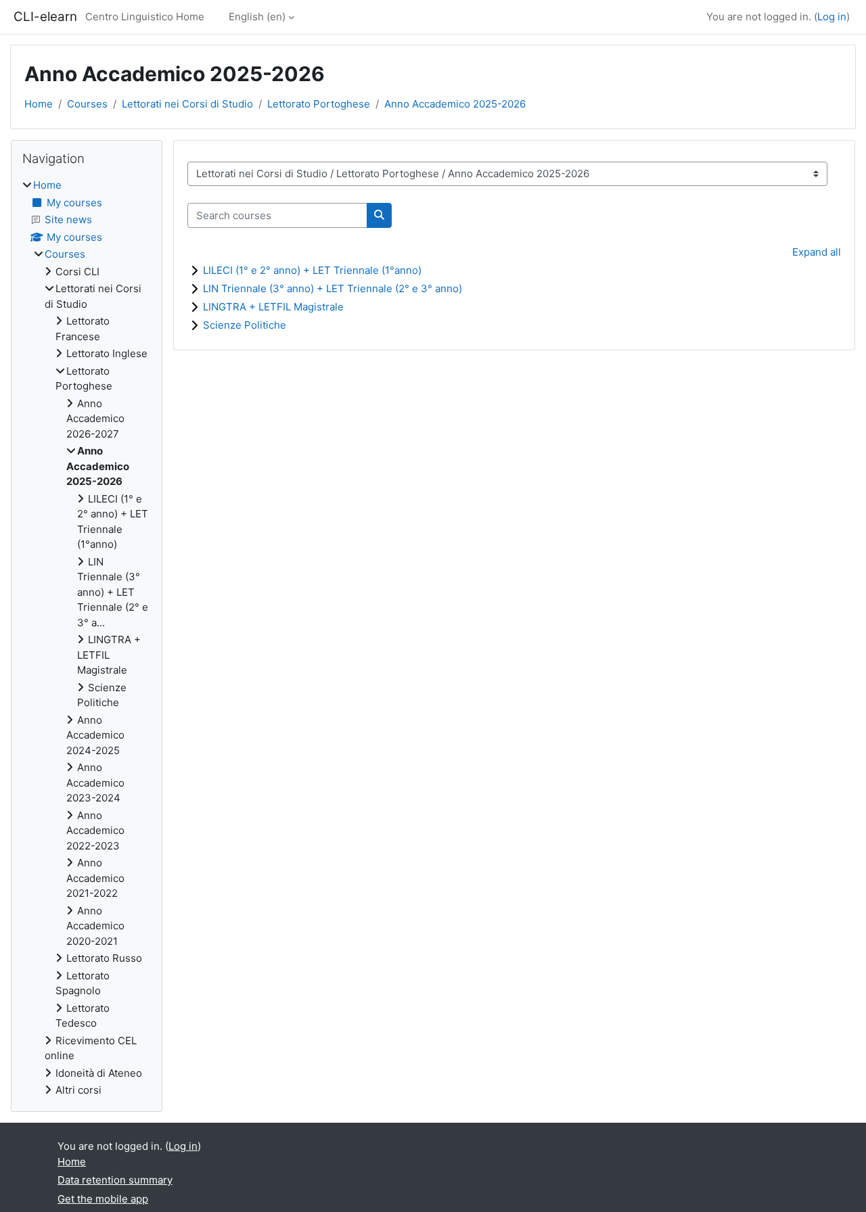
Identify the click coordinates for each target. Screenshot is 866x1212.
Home (38, 103)
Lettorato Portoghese (318, 103)
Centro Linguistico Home (144, 16)
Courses (87, 103)
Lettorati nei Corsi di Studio (187, 103)
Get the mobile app (103, 1198)
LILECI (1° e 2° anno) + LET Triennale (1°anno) (312, 270)
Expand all (816, 252)
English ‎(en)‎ (257, 16)
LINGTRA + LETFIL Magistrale (273, 306)
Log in (831, 16)
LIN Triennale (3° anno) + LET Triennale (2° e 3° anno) (332, 288)
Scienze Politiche (244, 325)
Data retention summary (115, 1179)
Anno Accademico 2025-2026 (455, 103)
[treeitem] (86, 638)
